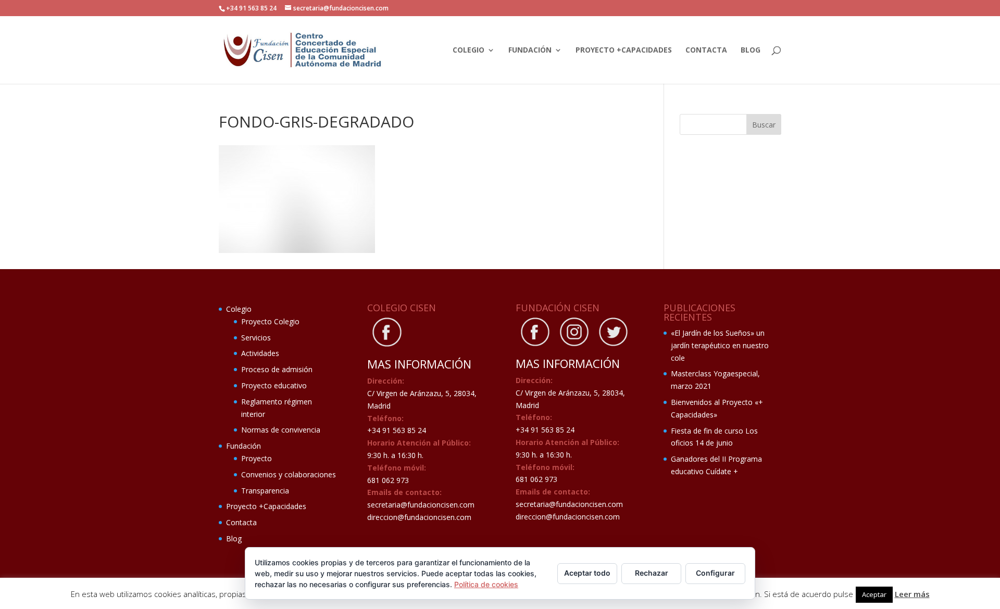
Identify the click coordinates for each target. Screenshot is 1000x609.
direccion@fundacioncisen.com (419, 517)
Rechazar (651, 572)
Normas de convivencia (280, 430)
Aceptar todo (587, 572)
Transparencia (265, 491)
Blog (750, 50)
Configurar (715, 572)
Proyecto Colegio (270, 321)
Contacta (706, 50)
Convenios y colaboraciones (288, 474)
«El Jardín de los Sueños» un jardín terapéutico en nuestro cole (720, 345)
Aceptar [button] (874, 594)
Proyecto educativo (274, 385)
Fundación (530, 50)
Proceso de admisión (276, 369)
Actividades (260, 353)
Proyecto (256, 458)
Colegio (468, 50)
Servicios (256, 337)
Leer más (912, 594)
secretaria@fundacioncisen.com (420, 505)
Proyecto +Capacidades (624, 50)
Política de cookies (486, 584)
